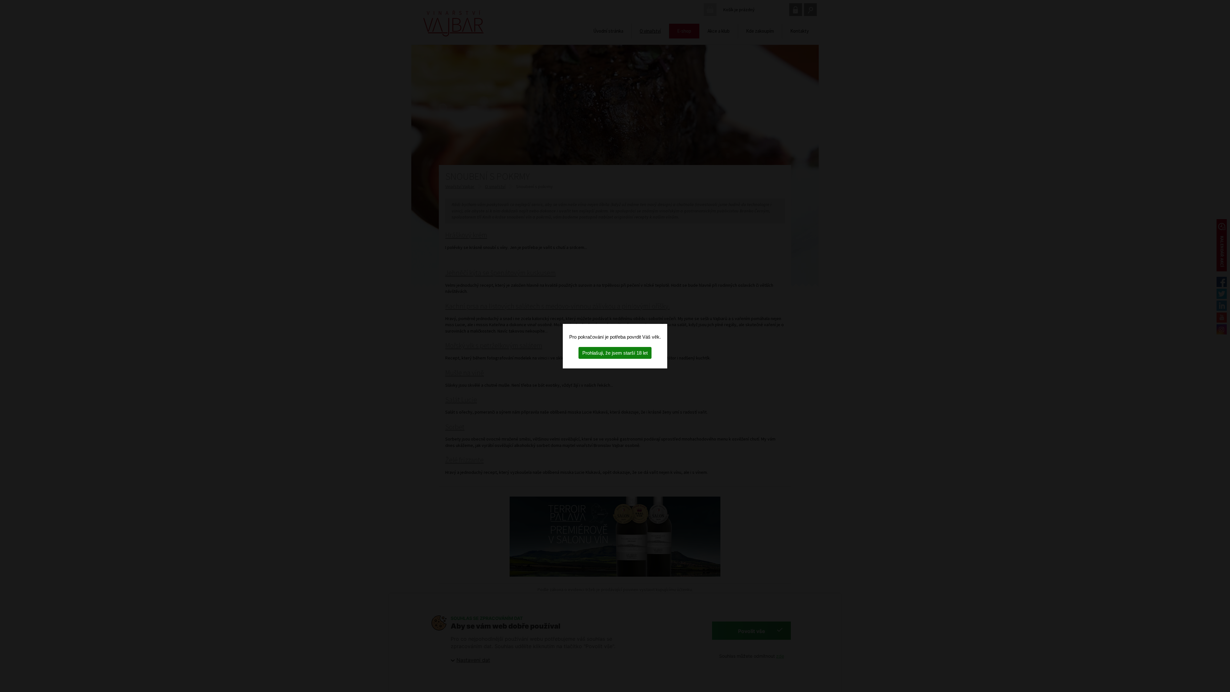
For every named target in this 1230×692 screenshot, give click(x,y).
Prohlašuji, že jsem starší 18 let (615, 353)
